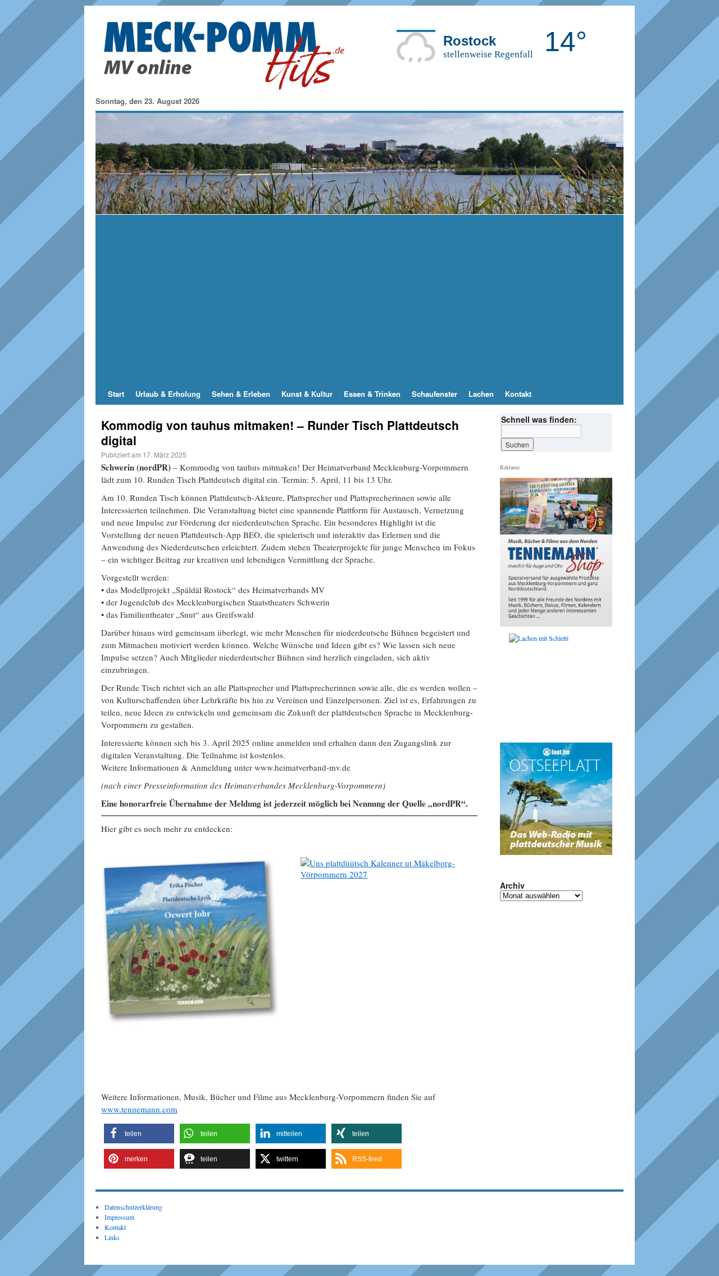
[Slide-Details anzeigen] (189, 945)
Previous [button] (513, 685)
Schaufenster (434, 393)
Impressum (119, 1216)
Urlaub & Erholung (168, 393)
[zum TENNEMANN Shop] (389, 945)
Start (116, 393)
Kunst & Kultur (307, 393)
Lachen (481, 393)
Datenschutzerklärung (133, 1206)
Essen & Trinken (372, 393)
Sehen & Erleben (241, 393)
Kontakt (518, 393)
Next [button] (494, 948)
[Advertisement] (359, 299)
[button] (139, 1133)
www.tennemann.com (139, 1109)
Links (112, 1237)
